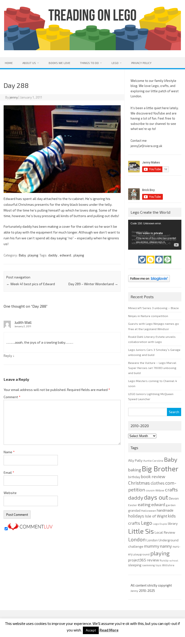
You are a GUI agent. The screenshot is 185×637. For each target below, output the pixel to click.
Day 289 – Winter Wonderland (93, 284)
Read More (109, 630)
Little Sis (141, 531)
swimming (148, 565)
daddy (52, 255)
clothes (158, 483)
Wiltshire (168, 565)
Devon (174, 498)
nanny (166, 546)
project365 (137, 560)
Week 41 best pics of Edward (30, 284)
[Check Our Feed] (151, 265)
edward (65, 255)
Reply (8, 356)
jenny (14, 97)
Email (9, 472)
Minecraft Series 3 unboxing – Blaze (153, 308)
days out (156, 497)
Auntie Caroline (153, 460)
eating (144, 504)
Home (9, 62)
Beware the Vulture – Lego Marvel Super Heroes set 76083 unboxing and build (152, 368)
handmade (165, 510)
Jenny (135, 591)
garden (171, 505)
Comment (12, 397)
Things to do (89, 62)
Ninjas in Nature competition (148, 316)
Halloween (148, 510)
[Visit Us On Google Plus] (167, 265)
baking (134, 469)
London (137, 539)
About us (29, 62)
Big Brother (160, 468)
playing (33, 255)
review (153, 560)
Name (9, 452)
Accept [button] (91, 630)
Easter (132, 505)
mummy (151, 546)
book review (153, 476)
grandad (134, 510)
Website (10, 493)
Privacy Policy (141, 62)
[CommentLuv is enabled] (30, 529)
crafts (171, 489)
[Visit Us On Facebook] (159, 265)
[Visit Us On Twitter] (142, 265)
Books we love (59, 62)
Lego (115, 62)
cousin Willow (155, 490)
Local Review (165, 532)
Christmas (139, 483)
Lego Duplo (160, 523)
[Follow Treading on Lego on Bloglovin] (149, 283)
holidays (136, 515)
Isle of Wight (156, 516)
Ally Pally (135, 460)
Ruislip (164, 560)
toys (158, 565)
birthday (134, 477)
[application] (154, 235)
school (173, 560)
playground (141, 554)
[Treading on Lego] (92, 49)
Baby (22, 255)
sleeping (134, 565)
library (173, 523)
